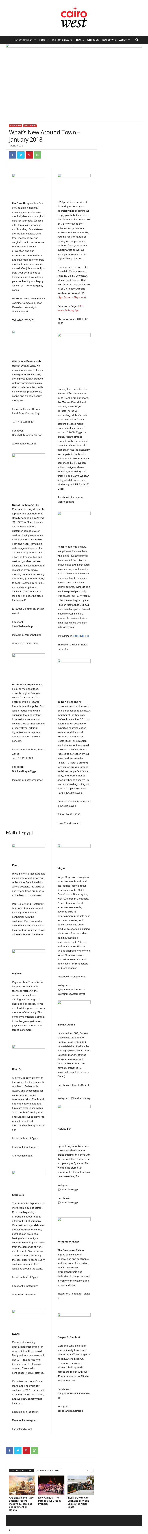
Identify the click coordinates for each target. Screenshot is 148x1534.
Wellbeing (93, 40)
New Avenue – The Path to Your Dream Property (49, 1500)
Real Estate (109, 40)
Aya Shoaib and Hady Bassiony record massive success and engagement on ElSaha (21, 1504)
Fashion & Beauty (62, 40)
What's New (30, 126)
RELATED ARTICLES (21, 1470)
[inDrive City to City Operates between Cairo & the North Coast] (81, 1485)
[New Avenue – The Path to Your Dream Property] (51, 1485)
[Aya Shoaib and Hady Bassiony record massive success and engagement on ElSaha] (22, 1485)
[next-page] (92, 1471)
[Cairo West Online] (74, 18)
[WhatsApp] (37, 155)
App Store (64, 297)
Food (42, 40)
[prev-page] (87, 1471)
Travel (80, 40)
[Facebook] (12, 155)
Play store (79, 297)
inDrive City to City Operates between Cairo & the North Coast (78, 1502)
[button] (137, 40)
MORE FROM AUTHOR (48, 1470)
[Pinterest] (29, 155)
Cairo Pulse (15, 126)
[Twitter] (21, 155)
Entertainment (23, 40)
